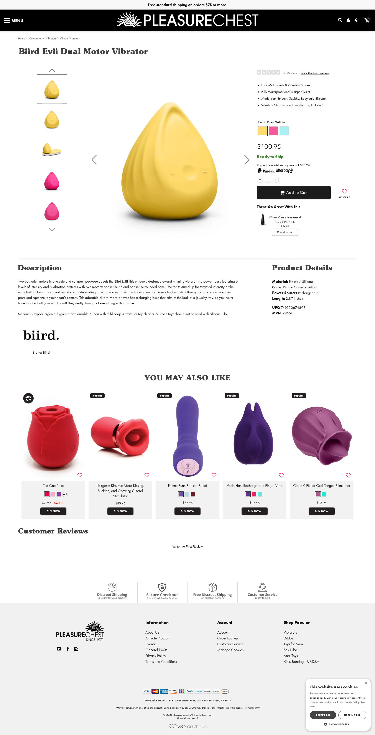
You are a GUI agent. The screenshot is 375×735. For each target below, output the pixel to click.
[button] (94, 159)
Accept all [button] (323, 715)
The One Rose (53, 485)
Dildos (288, 638)
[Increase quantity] (276, 179)
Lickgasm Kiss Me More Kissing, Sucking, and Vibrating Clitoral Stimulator (120, 490)
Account (223, 632)
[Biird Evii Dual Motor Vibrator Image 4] (170, 159)
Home (21, 38)
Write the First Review (315, 73)
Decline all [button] (352, 715)
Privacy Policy (155, 655)
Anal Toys (291, 655)
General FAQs (156, 649)
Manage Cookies (230, 649)
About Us (152, 632)
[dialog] (338, 705)
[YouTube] (59, 649)
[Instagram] (76, 649)
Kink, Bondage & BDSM (302, 661)
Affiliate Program (157, 638)
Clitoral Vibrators (70, 38)
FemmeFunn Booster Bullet (187, 485)
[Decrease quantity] (260, 179)
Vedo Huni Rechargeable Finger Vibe (254, 485)
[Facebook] (67, 649)
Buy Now (53, 511)
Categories (35, 38)
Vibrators (51, 38)
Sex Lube (290, 649)
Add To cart (297, 192)
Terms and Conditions (161, 661)
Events (150, 644)
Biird (46, 352)
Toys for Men (293, 644)
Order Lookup (227, 638)
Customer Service (230, 644)
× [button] (365, 683)
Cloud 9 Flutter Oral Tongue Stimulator (321, 485)
